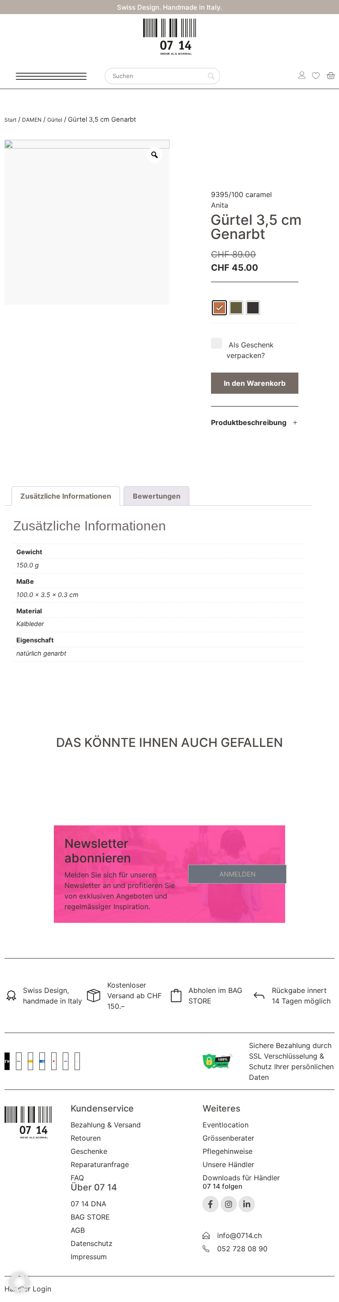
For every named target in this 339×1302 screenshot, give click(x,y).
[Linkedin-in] (247, 1204)
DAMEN (31, 119)
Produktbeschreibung (248, 422)
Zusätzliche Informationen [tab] (65, 496)
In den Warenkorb (255, 383)
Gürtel (54, 119)
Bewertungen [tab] (157, 496)
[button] (254, 428)
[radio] (219, 307)
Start (10, 119)
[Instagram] (229, 1204)
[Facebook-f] (210, 1204)
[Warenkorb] (330, 75)
